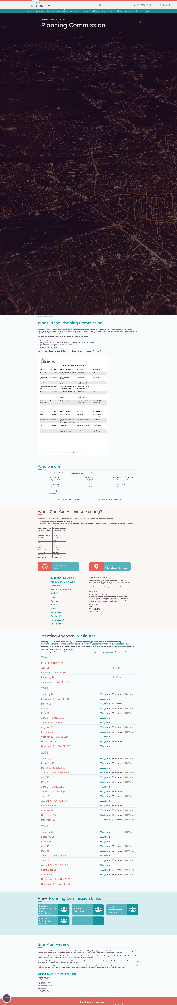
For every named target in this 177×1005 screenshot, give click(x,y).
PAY (151, 5)
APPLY (136, 5)
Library (119, 11)
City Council (50, 11)
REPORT (144, 5)
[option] (88, 164)
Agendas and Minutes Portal (79, 644)
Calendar (138, 11)
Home (30, 11)
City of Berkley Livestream (92, 1002)
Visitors (86, 11)
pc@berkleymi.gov (77, 473)
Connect (146, 11)
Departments (39, 11)
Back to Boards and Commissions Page (46, 316)
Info (112, 11)
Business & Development (100, 11)
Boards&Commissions (64, 11)
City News (128, 11)
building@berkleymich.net (45, 985)
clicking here (109, 652)
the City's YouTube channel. (107, 584)
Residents (78, 11)
